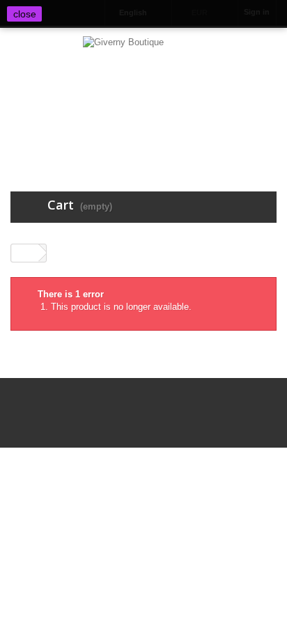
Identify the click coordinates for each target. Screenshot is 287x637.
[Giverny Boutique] (143, 96)
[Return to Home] (25, 253)
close (24, 13)
